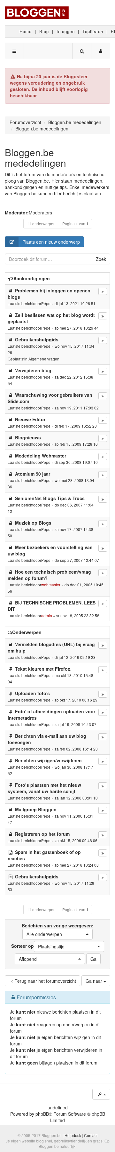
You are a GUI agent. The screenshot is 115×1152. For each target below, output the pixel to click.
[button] (57, 934)
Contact (90, 1135)
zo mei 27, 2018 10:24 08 (77, 865)
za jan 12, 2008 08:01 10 (76, 797)
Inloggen (66, 31)
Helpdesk (73, 1135)
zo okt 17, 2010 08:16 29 (76, 699)
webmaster (50, 584)
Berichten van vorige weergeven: (58, 929)
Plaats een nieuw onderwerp (51, 242)
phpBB (42, 1114)
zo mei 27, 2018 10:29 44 (77, 328)
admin (46, 615)
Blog (44, 31)
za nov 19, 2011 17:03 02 (77, 407)
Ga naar (94, 981)
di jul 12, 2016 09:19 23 (75, 657)
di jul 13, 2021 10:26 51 (75, 303)
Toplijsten (92, 31)
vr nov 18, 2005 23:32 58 (77, 615)
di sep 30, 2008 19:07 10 (76, 462)
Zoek (101, 259)
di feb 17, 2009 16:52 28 (76, 426)
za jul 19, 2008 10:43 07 (75, 724)
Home (25, 31)
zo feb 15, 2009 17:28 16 (76, 444)
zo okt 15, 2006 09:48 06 (76, 840)
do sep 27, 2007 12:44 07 (77, 560)
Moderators (40, 212)
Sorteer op (38, 946)
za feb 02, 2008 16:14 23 (76, 748)
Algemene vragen (43, 358)
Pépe (45, 303)
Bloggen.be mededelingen (35, 157)
